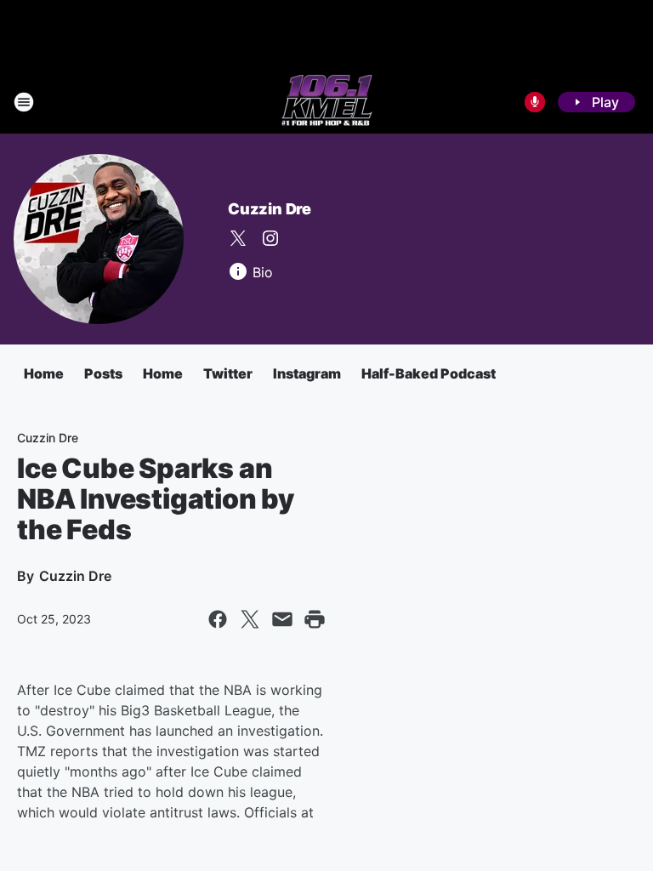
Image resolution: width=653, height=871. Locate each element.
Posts (103, 373)
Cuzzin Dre (269, 209)
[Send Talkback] (535, 102)
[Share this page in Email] (282, 619)
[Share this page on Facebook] (218, 619)
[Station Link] (326, 102)
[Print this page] (314, 619)
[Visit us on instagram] (270, 238)
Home (44, 373)
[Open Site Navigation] (24, 102)
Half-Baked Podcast (428, 373)
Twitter (228, 373)
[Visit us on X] (238, 238)
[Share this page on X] (250, 619)
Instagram (307, 373)
